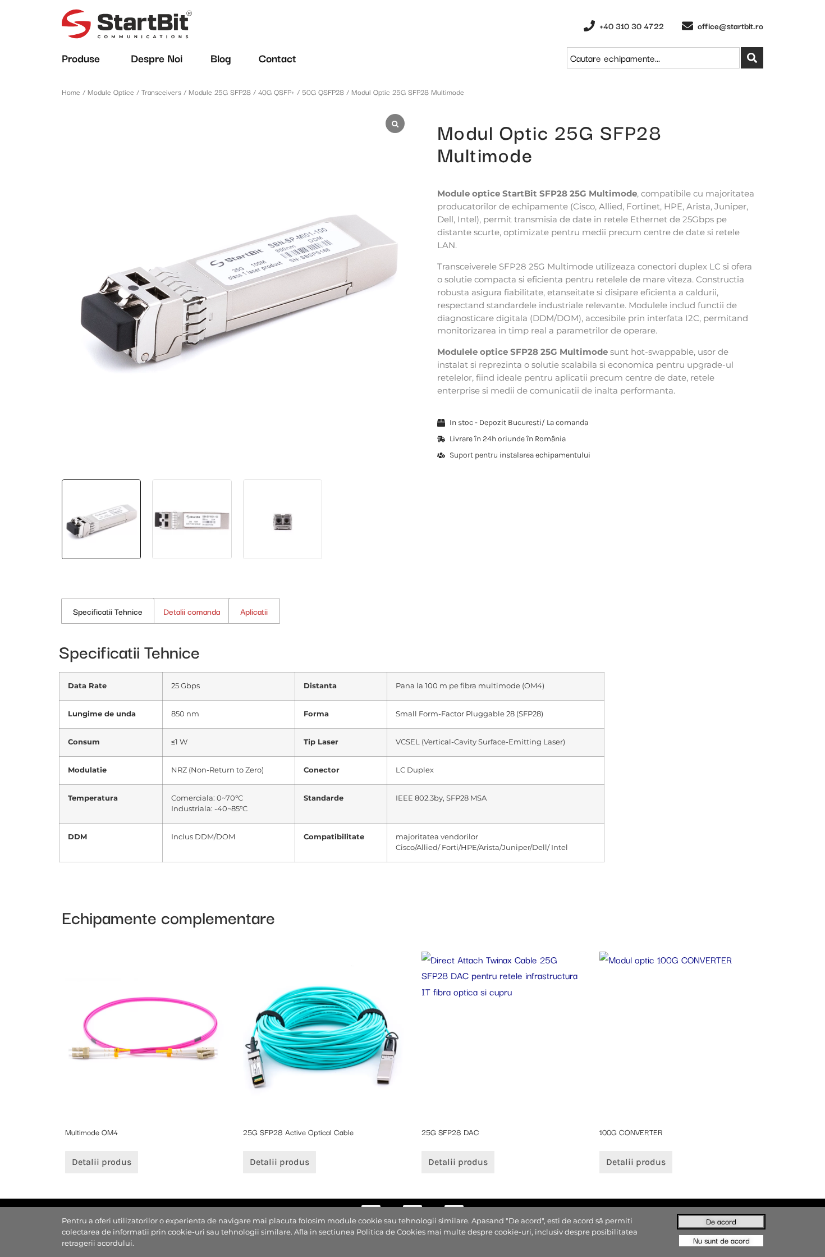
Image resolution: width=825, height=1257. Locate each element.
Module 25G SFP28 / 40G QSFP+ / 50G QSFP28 (266, 91)
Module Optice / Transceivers (134, 91)
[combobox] (653, 57)
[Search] (752, 57)
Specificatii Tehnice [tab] (108, 611)
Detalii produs (101, 1162)
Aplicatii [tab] (254, 611)
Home (71, 91)
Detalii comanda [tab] (191, 611)
